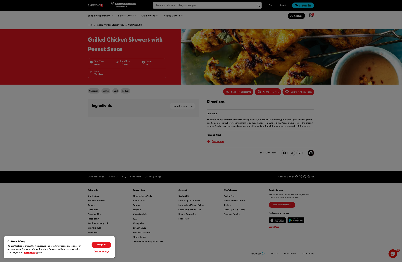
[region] (59, 247)
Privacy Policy (30, 253)
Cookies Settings (101, 252)
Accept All (101, 245)
